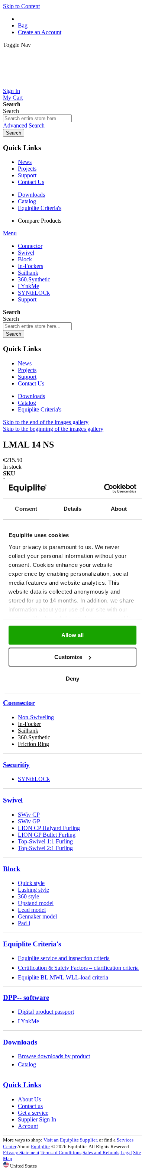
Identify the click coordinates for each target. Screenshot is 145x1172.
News (25, 162)
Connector (19, 703)
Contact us (30, 1106)
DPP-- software (26, 997)
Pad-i (24, 923)
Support (27, 175)
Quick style (31, 883)
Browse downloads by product (54, 1056)
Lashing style (33, 890)
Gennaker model (37, 916)
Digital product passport (46, 1011)
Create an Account (39, 32)
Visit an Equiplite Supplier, (71, 1140)
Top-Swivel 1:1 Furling (45, 841)
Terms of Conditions (61, 1152)
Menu (10, 233)
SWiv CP (29, 814)
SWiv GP (29, 821)
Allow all (72, 635)
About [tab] (119, 509)
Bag (23, 25)
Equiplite (40, 1146)
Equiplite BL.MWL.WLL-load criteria (63, 977)
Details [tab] (73, 509)
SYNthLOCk (34, 779)
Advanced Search (24, 125)
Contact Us (31, 182)
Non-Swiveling (36, 717)
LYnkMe (28, 1021)
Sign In (11, 91)
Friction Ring (33, 744)
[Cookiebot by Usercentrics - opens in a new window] (104, 488)
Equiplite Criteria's (39, 208)
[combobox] (37, 118)
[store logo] (72, 84)
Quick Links (22, 1085)
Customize (68, 657)
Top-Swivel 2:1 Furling (45, 848)
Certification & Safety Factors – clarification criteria (78, 968)
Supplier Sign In (37, 1119)
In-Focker (29, 724)
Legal (126, 1152)
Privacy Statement (21, 1152)
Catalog (27, 201)
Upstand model (36, 903)
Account (28, 1126)
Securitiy (16, 765)
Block (11, 869)
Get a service (33, 1113)
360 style (28, 896)
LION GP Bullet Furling (46, 835)
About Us (29, 1099)
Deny (72, 678)
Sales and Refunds (101, 1152)
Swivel (13, 800)
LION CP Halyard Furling (49, 828)
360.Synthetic (34, 737)
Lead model (32, 910)
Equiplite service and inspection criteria (64, 958)
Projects (27, 168)
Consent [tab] (26, 509)
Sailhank (28, 730)
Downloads (31, 194)
